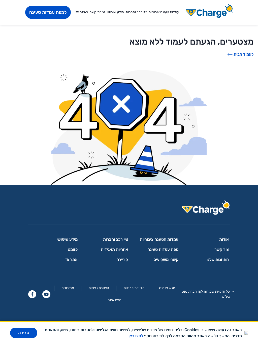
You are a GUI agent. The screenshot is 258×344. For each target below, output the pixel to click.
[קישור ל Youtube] (46, 294)
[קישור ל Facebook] (32, 294)
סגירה (23, 333)
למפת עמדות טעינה (48, 12)
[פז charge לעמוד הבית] (129, 209)
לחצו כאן (136, 335)
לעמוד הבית (243, 54)
